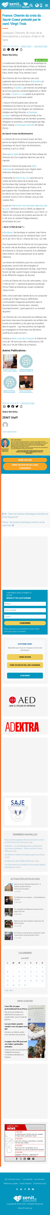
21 (13, 981)
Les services (39, 1179)
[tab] (15, 1127)
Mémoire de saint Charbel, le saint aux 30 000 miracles (29, 922)
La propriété (27, 1179)
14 (13, 976)
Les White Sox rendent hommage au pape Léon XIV (23, 855)
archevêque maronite (24, 125)
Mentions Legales (11, 1183)
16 (25, 976)
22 (19, 981)
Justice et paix (40, 46)
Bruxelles (36, 81)
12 (42, 972)
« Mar (7, 990)
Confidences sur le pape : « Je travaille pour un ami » (29, 898)
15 (19, 976)
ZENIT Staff (26, 46)
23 (25, 981)
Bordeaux (8, 232)
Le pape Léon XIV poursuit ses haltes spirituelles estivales (16, 1044)
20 (7, 981)
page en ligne (12, 154)
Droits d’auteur (26, 1183)
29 (19, 985)
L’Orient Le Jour (18, 94)
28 (13, 985)
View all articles (9, 431)
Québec (18, 87)
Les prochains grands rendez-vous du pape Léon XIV (16, 1026)
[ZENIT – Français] (14, 4)
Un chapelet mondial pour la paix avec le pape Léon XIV (28, 910)
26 (42, 981)
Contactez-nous (39, 1183)
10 (31, 972)
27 (7, 985)
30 (25, 985)
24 (31, 981)
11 (37, 972)
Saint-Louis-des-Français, (23, 338)
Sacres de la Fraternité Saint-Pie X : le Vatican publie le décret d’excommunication (27, 886)
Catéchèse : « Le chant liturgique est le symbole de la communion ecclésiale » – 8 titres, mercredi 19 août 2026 (23, 848)
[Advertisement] (25, 493)
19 (42, 976)
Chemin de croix (22, 178)
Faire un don (25, 460)
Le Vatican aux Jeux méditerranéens (18, 861)
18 (37, 976)
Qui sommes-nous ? (13, 1179)
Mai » (11, 990)
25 (37, 981)
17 (31, 976)
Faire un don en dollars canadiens (25, 466)
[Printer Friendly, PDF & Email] (41, 60)
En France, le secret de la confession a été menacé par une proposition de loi (29, 934)
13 (7, 976)
